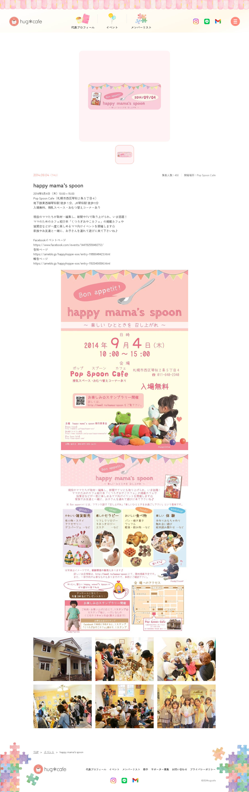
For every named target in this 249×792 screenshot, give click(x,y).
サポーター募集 (160, 769)
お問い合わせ (179, 769)
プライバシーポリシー (203, 769)
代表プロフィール (83, 27)
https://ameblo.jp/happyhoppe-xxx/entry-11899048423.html (71, 254)
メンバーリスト (141, 27)
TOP (35, 752)
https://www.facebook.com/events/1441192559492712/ (68, 244)
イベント (112, 27)
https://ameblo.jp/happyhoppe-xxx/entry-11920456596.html (71, 263)
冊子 (145, 769)
